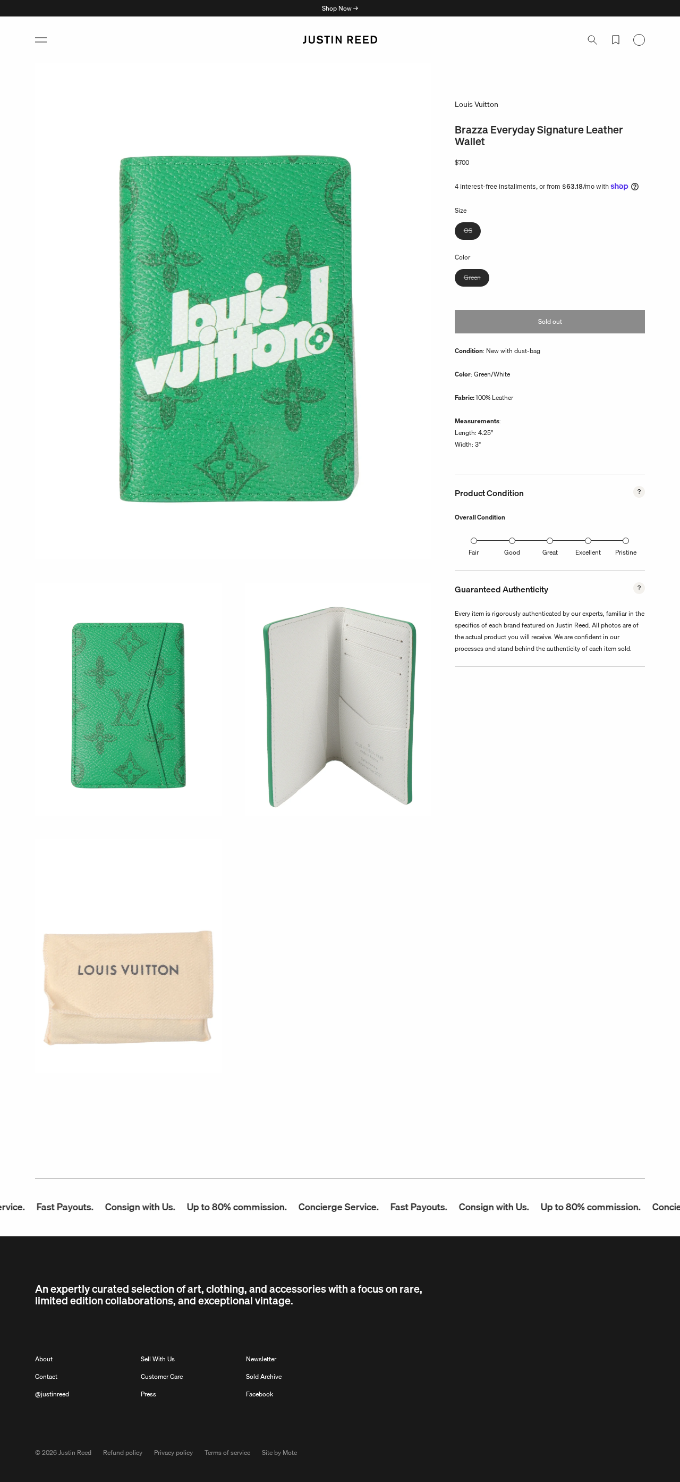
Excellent (588, 552)
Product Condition (489, 493)
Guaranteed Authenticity (501, 589)
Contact (46, 1376)
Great (550, 552)
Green (476, 279)
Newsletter (261, 1359)
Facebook (259, 1394)
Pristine (625, 552)
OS (472, 232)
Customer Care (162, 1376)
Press (148, 1394)
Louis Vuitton (476, 104)
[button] (41, 40)
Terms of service (227, 1452)
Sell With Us (158, 1359)
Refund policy (122, 1452)
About (44, 1359)
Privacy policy (173, 1452)
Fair (474, 552)
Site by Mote (279, 1452)
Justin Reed (74, 1452)
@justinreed (52, 1394)
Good (512, 552)
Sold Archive (264, 1376)
